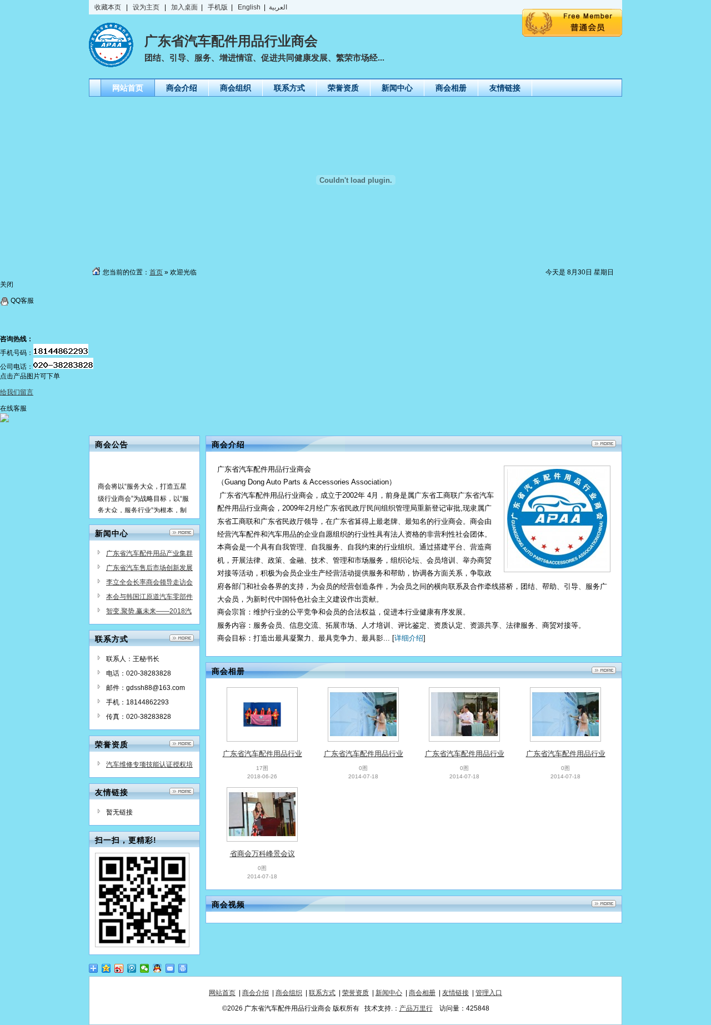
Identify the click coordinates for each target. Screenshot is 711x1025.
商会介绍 (255, 993)
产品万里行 (416, 1008)
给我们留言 (16, 392)
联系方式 (322, 993)
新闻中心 (388, 993)
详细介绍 (408, 638)
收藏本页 (107, 7)
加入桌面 (184, 7)
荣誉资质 (355, 993)
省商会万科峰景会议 (262, 853)
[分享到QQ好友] (157, 968)
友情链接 (455, 993)
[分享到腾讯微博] (132, 968)
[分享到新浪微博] (119, 968)
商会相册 (422, 993)
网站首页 (222, 993)
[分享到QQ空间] (106, 968)
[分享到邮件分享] (170, 968)
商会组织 (289, 993)
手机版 (218, 7)
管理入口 (488, 993)
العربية (278, 7)
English (250, 7)
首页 (156, 272)
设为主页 (146, 7)
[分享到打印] (183, 968)
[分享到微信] (144, 968)
